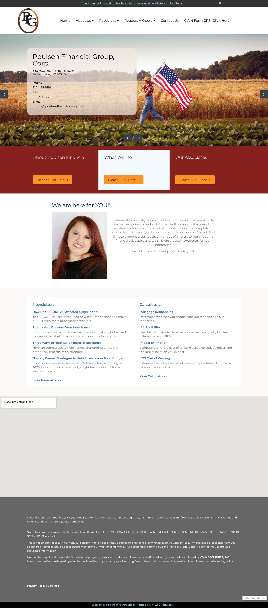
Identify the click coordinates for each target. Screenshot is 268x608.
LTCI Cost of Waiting (154, 358)
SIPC (112, 517)
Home (65, 21)
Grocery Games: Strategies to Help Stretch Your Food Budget (78, 358)
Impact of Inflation (153, 342)
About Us (83, 21)
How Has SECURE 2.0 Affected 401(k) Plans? (66, 312)
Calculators (150, 304)
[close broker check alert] (220, 3)
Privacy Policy (36, 585)
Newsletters (44, 304)
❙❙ (138, 138)
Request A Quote (138, 21)
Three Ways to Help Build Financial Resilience (67, 342)
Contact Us (170, 21)
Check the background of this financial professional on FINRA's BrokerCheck (132, 3)
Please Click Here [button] (51, 180)
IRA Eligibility (149, 327)
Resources (107, 21)
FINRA (104, 517)
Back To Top (253, 598)
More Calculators (153, 376)
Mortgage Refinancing (156, 312)
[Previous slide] (4, 94)
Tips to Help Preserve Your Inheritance (61, 327)
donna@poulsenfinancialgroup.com (59, 106)
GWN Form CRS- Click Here (207, 21)
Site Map (53, 585)
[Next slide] (264, 94)
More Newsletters (47, 380)
